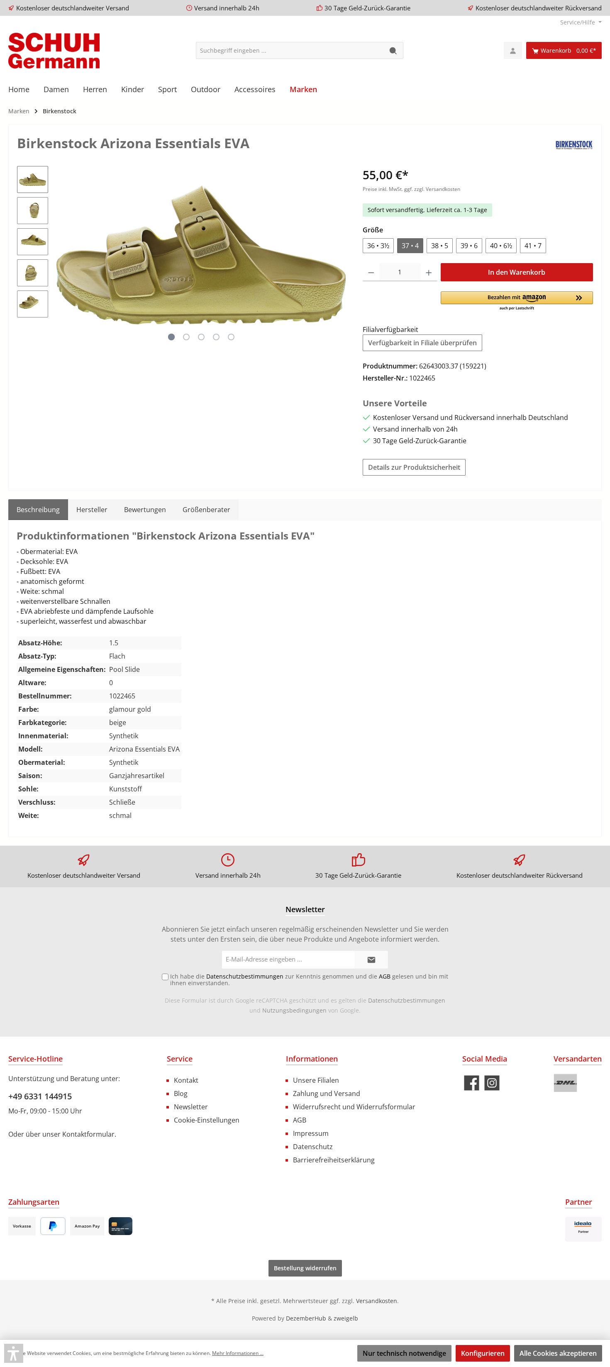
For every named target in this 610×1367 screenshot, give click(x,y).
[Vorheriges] (62, 255)
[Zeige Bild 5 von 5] (231, 337)
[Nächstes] (339, 255)
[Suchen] (393, 50)
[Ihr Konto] (513, 50)
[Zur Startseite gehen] (54, 50)
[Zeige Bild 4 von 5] (216, 337)
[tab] (38, 509)
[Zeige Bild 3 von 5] (201, 337)
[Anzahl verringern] (371, 272)
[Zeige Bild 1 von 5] (171, 337)
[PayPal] (53, 1226)
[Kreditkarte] (120, 1226)
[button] (517, 301)
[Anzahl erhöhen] (428, 272)
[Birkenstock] (574, 144)
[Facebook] (471, 1083)
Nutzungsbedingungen (294, 1010)
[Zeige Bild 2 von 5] (186, 337)
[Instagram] (492, 1083)
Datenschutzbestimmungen (406, 1000)
